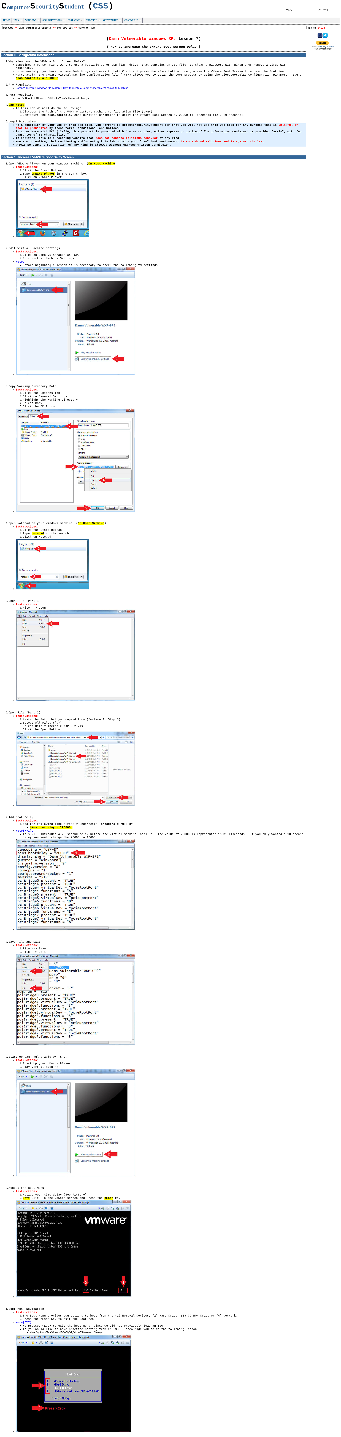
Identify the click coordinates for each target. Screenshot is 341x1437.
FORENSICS (74, 20)
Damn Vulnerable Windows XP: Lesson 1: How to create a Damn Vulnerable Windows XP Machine (72, 88)
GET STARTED (110, 20)
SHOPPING (91, 20)
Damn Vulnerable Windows (35, 28)
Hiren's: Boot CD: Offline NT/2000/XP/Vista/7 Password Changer (52, 98)
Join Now (322, 10)
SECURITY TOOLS (52, 20)
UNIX (16, 20)
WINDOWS (30, 20)
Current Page (87, 28)
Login (288, 10)
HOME (6, 20)
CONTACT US (131, 20)
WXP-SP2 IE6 (65, 28)
